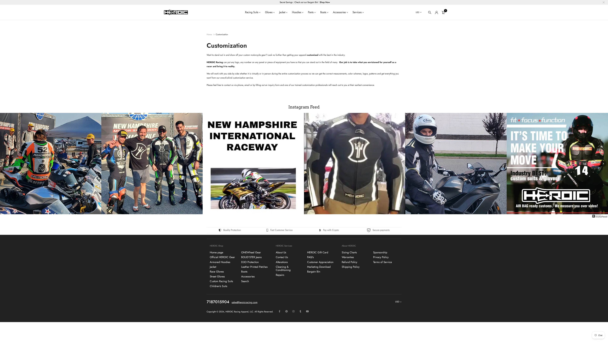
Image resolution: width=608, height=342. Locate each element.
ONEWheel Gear (251, 252)
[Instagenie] (600, 217)
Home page (216, 252)
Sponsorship (380, 252)
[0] (443, 12)
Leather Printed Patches (254, 267)
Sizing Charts (349, 252)
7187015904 (218, 302)
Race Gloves (217, 272)
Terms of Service (382, 262)
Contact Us (282, 257)
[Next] (603, 163)
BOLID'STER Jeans (251, 257)
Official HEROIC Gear (222, 257)
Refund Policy (349, 262)
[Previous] (5, 163)
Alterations (282, 262)
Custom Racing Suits (221, 281)
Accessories (339, 12)
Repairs (280, 275)
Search (245, 281)
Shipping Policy (350, 267)
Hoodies (296, 12)
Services (357, 12)
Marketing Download (319, 267)
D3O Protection (250, 262)
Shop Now (325, 2)
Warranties (348, 257)
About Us (281, 252)
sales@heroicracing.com (244, 302)
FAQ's (310, 257)
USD (417, 12)
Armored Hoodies (220, 262)
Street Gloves (217, 276)
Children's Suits (218, 286)
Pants (311, 12)
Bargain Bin (313, 272)
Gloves (268, 12)
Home (209, 34)
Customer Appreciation (320, 262)
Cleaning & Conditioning (283, 268)
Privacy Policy (381, 257)
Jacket (282, 12)
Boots (323, 12)
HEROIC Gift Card (317, 252)
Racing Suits (251, 12)
